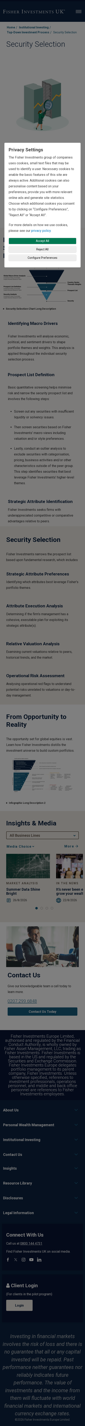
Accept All (42, 241)
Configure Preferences (42, 257)
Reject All (42, 249)
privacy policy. (41, 231)
